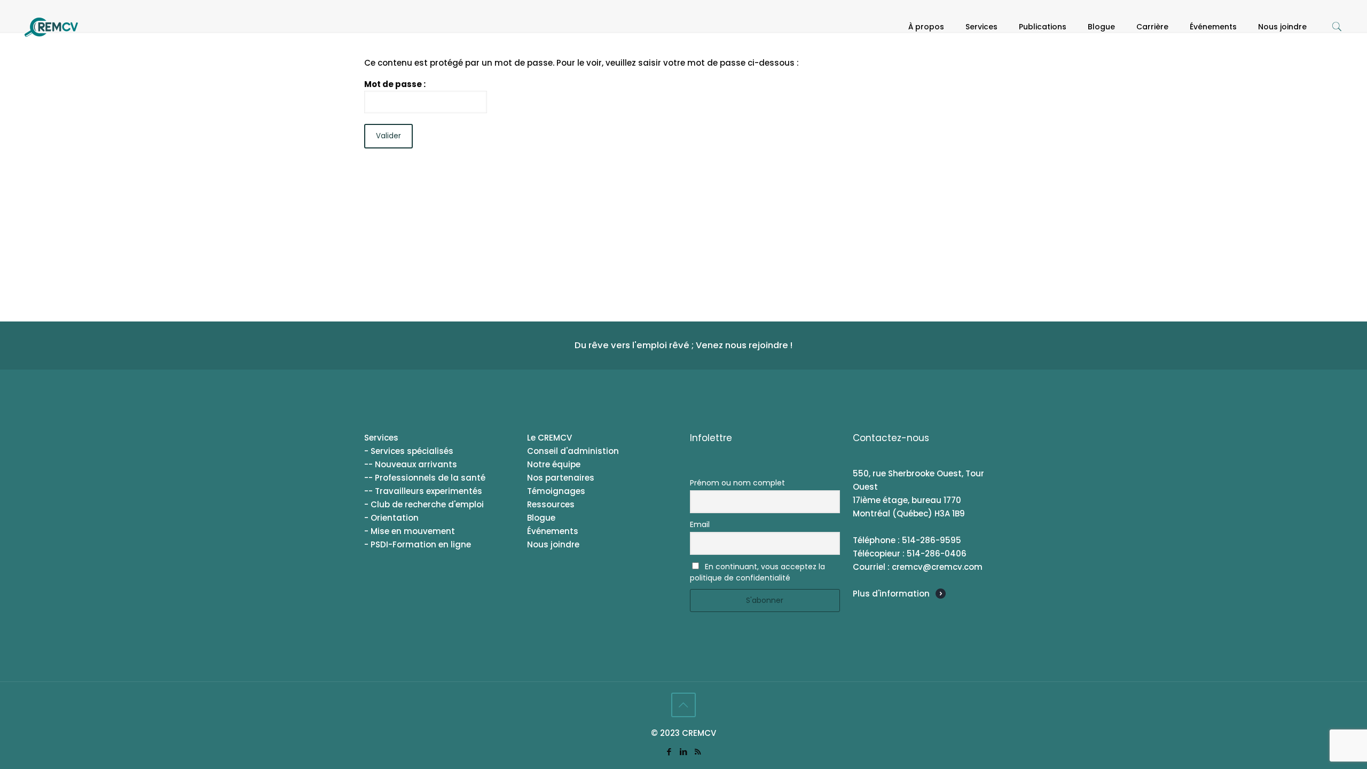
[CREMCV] (51, 26)
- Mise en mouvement (409, 531)
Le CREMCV (549, 437)
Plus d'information (891, 593)
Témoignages (556, 491)
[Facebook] (668, 751)
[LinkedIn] (683, 751)
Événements (552, 531)
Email (700, 524)
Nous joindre (553, 544)
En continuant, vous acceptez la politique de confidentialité (757, 572)
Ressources (551, 504)
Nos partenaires (560, 477)
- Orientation (391, 517)
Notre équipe (553, 464)
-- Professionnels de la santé (424, 477)
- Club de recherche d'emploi (424, 504)
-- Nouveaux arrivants (410, 464)
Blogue (541, 517)
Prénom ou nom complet (737, 482)
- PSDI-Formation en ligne (417, 544)
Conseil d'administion (573, 451)
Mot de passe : (395, 84)
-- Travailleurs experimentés (423, 491)
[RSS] (697, 751)
